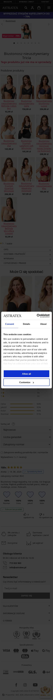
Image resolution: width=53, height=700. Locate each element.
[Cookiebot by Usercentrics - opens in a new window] (37, 316)
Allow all (26, 373)
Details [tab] (26, 324)
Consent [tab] (9, 324)
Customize (24, 382)
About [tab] (43, 324)
